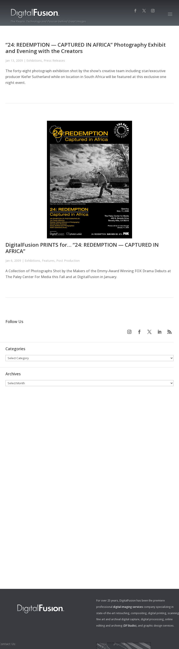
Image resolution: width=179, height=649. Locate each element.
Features (48, 260)
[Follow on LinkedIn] (159, 332)
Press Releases (54, 60)
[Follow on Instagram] (129, 332)
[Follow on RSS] (169, 332)
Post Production (68, 260)
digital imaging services (128, 607)
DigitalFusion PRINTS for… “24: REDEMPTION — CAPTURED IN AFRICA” (82, 248)
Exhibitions (34, 60)
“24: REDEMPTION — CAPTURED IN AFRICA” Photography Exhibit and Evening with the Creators (85, 47)
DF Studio (130, 625)
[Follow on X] (149, 332)
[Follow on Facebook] (139, 332)
